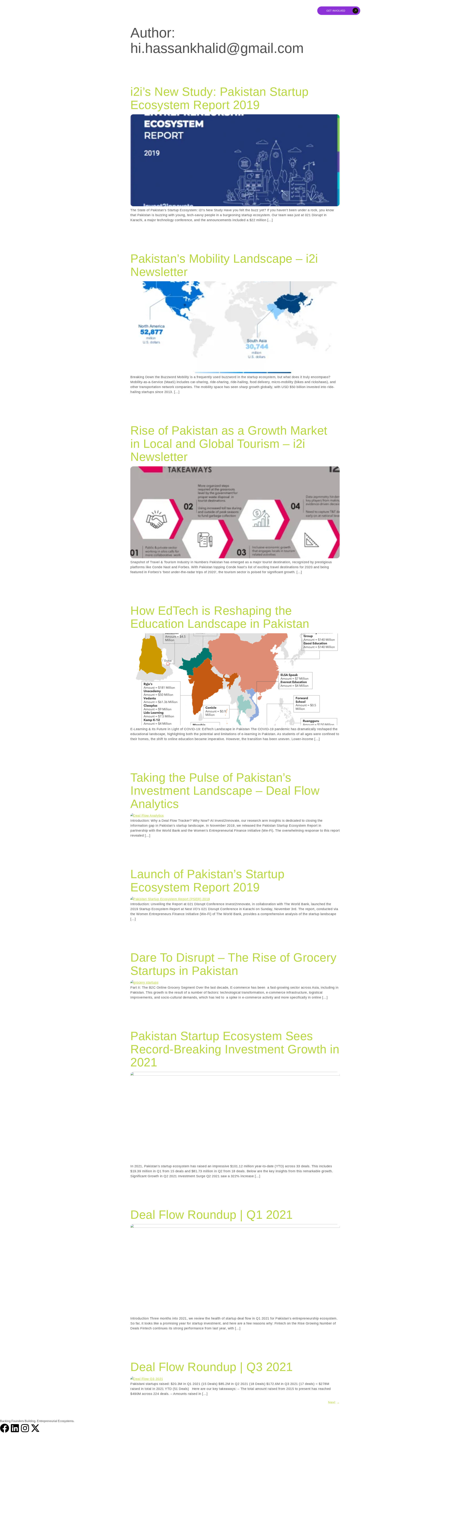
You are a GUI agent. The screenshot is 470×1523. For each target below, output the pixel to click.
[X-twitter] (35, 1428)
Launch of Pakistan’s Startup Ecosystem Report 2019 (207, 880)
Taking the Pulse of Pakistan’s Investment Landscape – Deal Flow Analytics (224, 790)
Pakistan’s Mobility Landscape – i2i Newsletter (224, 265)
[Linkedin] (14, 1428)
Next (334, 1402)
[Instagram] (25, 1428)
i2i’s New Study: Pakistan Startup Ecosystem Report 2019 (219, 98)
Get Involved (335, 10)
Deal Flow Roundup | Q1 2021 (211, 1214)
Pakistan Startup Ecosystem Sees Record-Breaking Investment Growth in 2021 (234, 1049)
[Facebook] (4, 1428)
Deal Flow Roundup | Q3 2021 (211, 1367)
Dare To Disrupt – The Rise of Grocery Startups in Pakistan (233, 964)
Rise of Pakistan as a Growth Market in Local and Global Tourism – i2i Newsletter (228, 443)
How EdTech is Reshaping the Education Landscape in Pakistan (219, 617)
